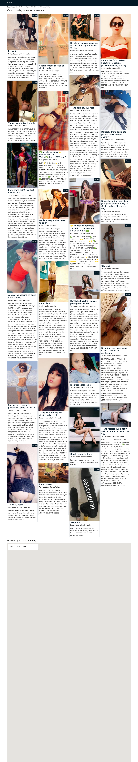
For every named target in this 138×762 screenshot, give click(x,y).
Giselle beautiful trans (81, 454)
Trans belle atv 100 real (82, 108)
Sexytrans (75, 522)
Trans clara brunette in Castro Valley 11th (50, 413)
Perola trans (14, 51)
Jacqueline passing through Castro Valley (22, 296)
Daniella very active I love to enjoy (52, 221)
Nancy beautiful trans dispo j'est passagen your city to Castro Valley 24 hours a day (115, 205)
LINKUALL (10, 3)
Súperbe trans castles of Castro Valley (51, 66)
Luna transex (45, 484)
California (35, 7)
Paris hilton (45, 303)
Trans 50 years (15, 504)
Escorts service (12, 7)
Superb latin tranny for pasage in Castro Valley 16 (21, 406)
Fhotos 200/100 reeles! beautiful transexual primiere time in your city (113, 63)
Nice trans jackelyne (80, 385)
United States (25, 7)
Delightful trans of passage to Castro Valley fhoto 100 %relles (84, 45)
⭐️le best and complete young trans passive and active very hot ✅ (82, 228)
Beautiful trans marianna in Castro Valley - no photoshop (114, 350)
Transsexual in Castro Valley (22, 123)
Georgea (105, 266)
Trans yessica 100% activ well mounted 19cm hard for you (115, 431)
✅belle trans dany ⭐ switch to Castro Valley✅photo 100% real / (52, 154)
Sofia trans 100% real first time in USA (21, 191)
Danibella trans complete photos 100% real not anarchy (113, 134)
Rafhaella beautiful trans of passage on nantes (83, 302)
